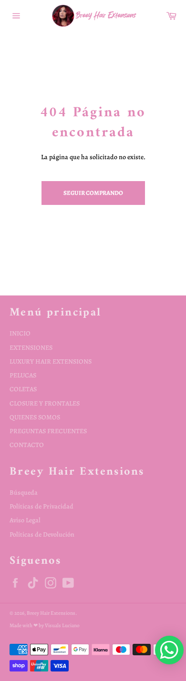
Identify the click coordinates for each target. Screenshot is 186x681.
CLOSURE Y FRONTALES (45, 403)
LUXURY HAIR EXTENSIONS (51, 361)
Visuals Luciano (62, 625)
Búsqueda (24, 492)
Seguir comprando (93, 193)
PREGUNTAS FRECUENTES (48, 431)
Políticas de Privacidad (41, 506)
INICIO (20, 333)
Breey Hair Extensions (51, 613)
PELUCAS (23, 375)
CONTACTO (27, 444)
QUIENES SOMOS (35, 417)
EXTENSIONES (31, 347)
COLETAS (23, 389)
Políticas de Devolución (42, 534)
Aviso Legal (25, 520)
